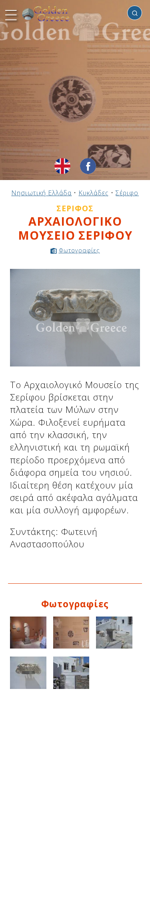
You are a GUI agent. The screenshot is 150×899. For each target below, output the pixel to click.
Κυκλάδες (93, 192)
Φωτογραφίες (79, 250)
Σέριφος (129, 192)
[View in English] (62, 166)
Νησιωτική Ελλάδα (41, 192)
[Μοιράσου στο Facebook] (88, 166)
